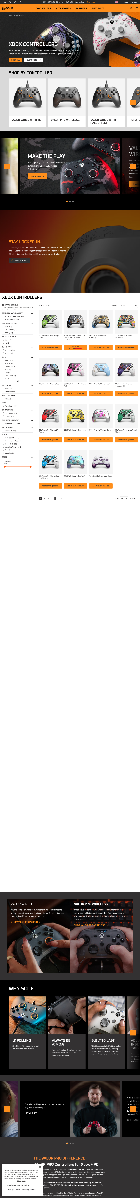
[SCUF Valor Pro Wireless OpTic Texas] (50, 321)
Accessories (63, 8)
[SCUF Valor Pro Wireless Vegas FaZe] (75, 369)
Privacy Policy (21, 1181)
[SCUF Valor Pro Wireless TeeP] (75, 461)
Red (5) (7, 373)
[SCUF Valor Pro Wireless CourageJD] (100, 321)
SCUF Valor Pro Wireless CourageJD (97, 337)
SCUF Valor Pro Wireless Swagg (75, 430)
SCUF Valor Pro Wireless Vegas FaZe (75, 385)
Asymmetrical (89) (12, 423)
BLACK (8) (9, 364)
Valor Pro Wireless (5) (13, 447)
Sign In (125, 2)
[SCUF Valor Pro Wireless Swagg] (75, 415)
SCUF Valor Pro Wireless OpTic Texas (49, 337)
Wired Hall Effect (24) (13, 441)
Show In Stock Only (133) (14, 316)
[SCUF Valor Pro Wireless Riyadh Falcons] (126, 415)
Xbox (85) (8, 389)
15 (122, 498)
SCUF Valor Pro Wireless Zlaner (100, 430)
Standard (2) (10, 416)
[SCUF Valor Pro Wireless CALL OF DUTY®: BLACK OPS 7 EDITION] (75, 321)
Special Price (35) (12, 319)
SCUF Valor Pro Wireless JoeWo (100, 384)
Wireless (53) (10, 350)
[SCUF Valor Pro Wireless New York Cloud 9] (50, 461)
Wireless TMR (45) (12, 438)
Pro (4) (7, 450)
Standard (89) (10, 431)
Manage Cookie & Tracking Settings (22, 1189)
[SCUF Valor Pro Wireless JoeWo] (100, 369)
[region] (22, 1180)
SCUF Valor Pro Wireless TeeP (74, 476)
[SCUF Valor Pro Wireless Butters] (50, 369)
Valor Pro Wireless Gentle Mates (100, 476)
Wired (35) (9, 353)
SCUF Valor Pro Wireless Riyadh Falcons (126, 431)
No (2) (7, 343)
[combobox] (128, 306)
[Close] (40, 1167)
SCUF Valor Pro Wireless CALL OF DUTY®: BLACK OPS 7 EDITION (74, 338)
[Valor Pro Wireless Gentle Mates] (100, 461)
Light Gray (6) (10, 367)
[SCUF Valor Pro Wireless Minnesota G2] (126, 369)
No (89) (8, 399)
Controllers (43, 8)
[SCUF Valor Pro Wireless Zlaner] (100, 415)
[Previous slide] (7, 102)
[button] (7, 8)
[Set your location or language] (116, 2)
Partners (81, 8)
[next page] (61, 498)
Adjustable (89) (11, 406)
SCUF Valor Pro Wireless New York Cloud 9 (49, 477)
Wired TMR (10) (11, 444)
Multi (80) (9, 360)
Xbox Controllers (19, 15)
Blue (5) (8, 370)
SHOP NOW (36, 176)
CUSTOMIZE (98, 8)
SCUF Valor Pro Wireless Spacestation (123, 337)
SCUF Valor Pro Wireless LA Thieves (48, 431)
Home (10, 15)
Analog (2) (9, 333)
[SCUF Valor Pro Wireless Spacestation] (126, 321)
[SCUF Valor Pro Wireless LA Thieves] (50, 415)
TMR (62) (8, 327)
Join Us (135, 2)
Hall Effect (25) (11, 330)
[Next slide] (133, 102)
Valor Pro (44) (10, 392)
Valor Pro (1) (9, 453)
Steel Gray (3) (10, 376)
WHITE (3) (8, 379)
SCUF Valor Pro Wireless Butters (50, 384)
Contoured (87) (11, 413)
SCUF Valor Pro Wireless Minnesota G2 (123, 385)
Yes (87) (8, 340)
